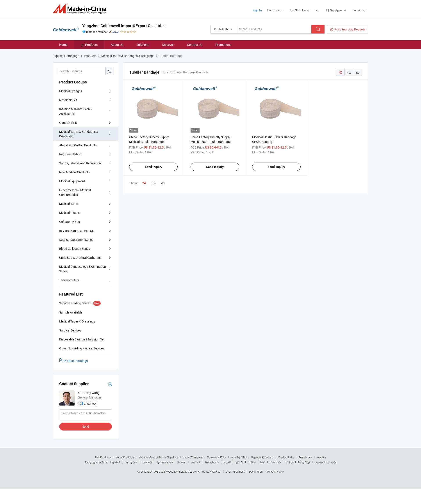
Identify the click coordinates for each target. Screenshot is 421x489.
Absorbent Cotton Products (78, 145)
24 (144, 183)
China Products (125, 457)
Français (146, 462)
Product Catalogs (76, 361)
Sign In (257, 10)
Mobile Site (305, 457)
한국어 (239, 462)
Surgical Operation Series (76, 239)
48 (163, 183)
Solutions (142, 45)
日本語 (252, 462)
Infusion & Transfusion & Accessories (76, 111)
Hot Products (103, 457)
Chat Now (90, 403)
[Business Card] (110, 384)
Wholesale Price (216, 457)
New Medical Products (74, 172)
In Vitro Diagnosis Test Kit (76, 231)
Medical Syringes (70, 91)
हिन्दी (262, 462)
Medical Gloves (69, 213)
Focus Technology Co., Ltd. (182, 471)
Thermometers (69, 280)
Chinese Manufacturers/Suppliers (158, 457)
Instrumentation (70, 154)
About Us (117, 45)
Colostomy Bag (69, 222)
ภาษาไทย (275, 462)
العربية (227, 462)
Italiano (181, 462)
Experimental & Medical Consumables (75, 192)
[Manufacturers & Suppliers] (81, 9)
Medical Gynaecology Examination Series (82, 268)
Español (115, 462)
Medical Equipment (72, 181)
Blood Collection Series (74, 248)
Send (85, 426)
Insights (321, 457)
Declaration (256, 471)
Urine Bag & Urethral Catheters (80, 257)
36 (153, 183)
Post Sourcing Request (349, 29)
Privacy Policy (275, 471)
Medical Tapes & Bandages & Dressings (78, 133)
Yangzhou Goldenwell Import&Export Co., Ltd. (122, 25)
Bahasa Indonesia (325, 462)
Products (91, 45)
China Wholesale (193, 457)
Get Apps (336, 10)
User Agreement (235, 471)
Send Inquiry (153, 166)
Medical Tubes (68, 204)
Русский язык (164, 462)
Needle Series (68, 100)
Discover (168, 45)
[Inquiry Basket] (318, 10)
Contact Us (194, 45)
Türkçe (289, 462)
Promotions (223, 45)
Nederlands (212, 462)
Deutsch (196, 462)
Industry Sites (239, 457)
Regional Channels (262, 457)
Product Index (286, 457)
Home (63, 45)
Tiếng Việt (304, 462)
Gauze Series (68, 122)
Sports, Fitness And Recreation (80, 163)
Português (131, 462)
